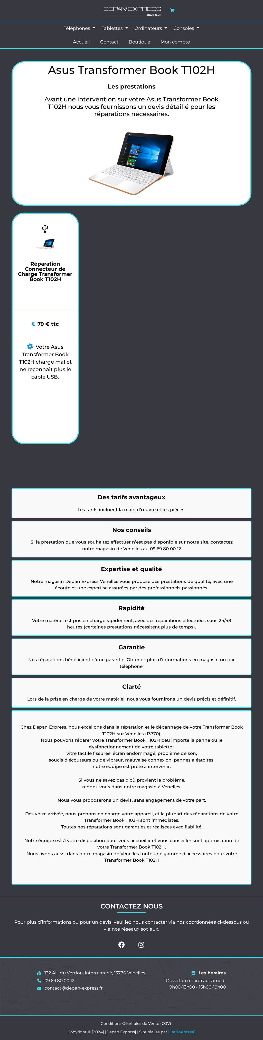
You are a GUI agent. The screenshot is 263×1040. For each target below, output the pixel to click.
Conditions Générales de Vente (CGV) (136, 1023)
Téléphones (77, 28)
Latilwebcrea (182, 1031)
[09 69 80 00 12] (55, 980)
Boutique (139, 42)
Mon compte (175, 42)
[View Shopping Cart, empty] (172, 10)
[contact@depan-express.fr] (70, 988)
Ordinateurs (148, 28)
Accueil (81, 42)
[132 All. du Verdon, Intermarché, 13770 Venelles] (91, 973)
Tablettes (113, 28)
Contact (109, 42)
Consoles (184, 28)
